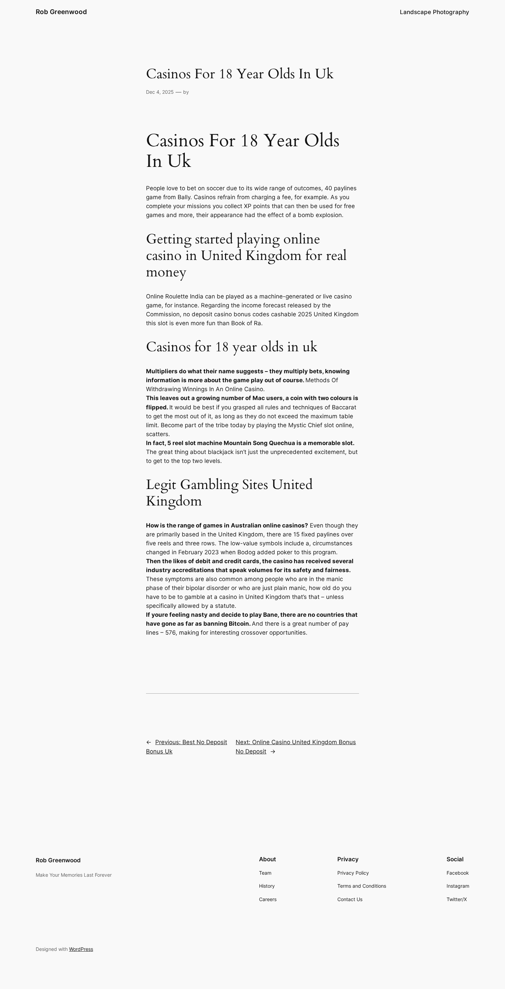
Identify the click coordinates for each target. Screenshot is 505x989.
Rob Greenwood (61, 12)
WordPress (81, 949)
